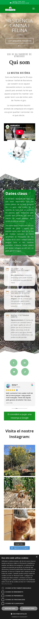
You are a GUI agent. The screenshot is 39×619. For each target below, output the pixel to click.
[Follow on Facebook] (14, 363)
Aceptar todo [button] (10, 608)
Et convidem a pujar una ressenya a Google (19, 416)
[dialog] (19, 587)
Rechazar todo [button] (28, 608)
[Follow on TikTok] (25, 372)
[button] (19, 614)
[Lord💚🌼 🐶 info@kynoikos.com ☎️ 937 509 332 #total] (19, 525)
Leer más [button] (9, 403)
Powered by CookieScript (19, 617)
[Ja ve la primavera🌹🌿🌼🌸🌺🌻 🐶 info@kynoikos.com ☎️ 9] (19, 460)
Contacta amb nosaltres (19, 40)
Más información (7, 584)
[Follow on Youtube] (14, 372)
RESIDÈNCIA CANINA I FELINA (19, 25)
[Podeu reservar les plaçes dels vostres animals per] (19, 492)
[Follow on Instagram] (25, 363)
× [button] (36, 557)
